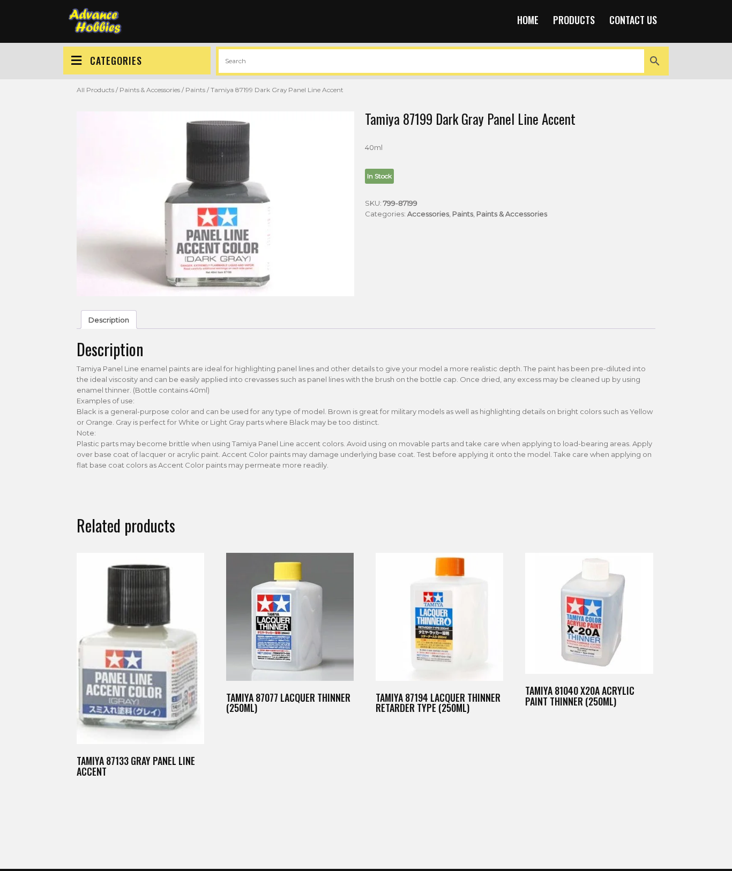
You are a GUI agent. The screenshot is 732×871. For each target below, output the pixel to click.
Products (574, 20)
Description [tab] (108, 320)
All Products (95, 90)
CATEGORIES (116, 60)
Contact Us (633, 20)
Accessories (428, 213)
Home (528, 20)
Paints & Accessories (149, 90)
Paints (195, 90)
